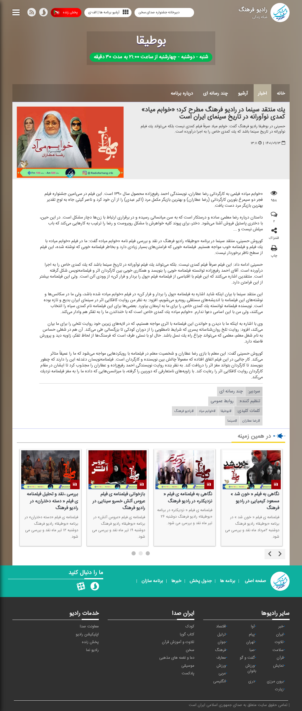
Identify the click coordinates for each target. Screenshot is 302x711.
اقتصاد (221, 626)
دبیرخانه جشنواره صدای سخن (159, 12)
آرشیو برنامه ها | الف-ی (103, 12)
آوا (253, 626)
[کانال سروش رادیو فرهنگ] (94, 587)
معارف (221, 658)
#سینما (232, 421)
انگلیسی (219, 681)
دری (251, 681)
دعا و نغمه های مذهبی (176, 658)
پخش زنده (70, 12)
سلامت (278, 650)
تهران (250, 642)
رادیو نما (92, 650)
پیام (252, 634)
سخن (190, 650)
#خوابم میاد (207, 411)
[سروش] (43, 13)
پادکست (188, 673)
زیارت (279, 689)
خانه (281, 93)
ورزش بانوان (250, 669)
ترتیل (221, 634)
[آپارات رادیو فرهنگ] (81, 587)
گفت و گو (247, 658)
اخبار (262, 93)
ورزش (221, 666)
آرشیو (243, 93)
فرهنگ (220, 650)
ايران (280, 634)
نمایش (278, 666)
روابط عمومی (222, 401)
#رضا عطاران (251, 421)
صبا (252, 650)
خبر (281, 626)
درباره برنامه (182, 93)
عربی (222, 673)
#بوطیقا (226, 411)
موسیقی (187, 666)
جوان (222, 642)
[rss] (31, 13)
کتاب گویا (187, 634)
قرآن (280, 658)
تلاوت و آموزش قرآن (178, 642)
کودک (190, 626)
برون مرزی (275, 681)
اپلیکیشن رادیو (87, 634)
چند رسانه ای (215, 93)
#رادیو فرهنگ (184, 411)
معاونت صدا (89, 626)
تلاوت (279, 642)
